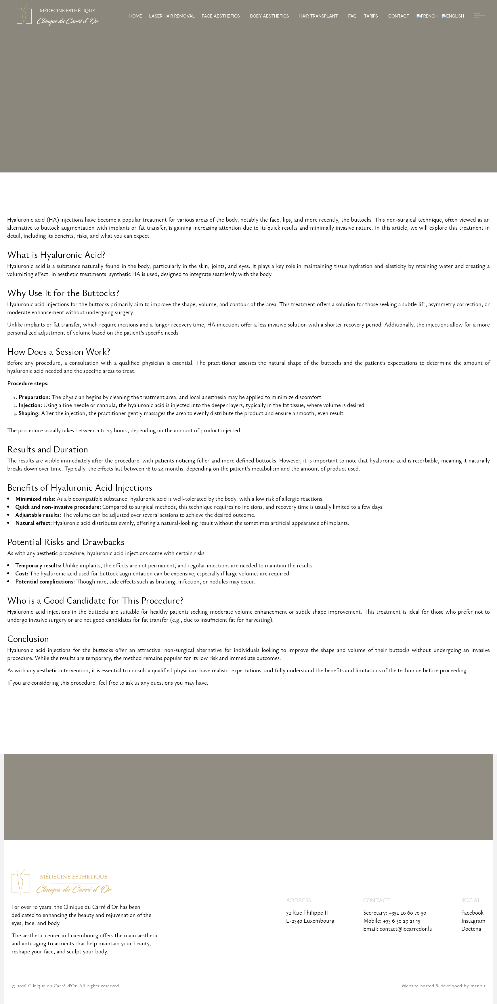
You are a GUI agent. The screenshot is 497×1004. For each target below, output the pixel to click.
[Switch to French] (426, 16)
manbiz (478, 985)
